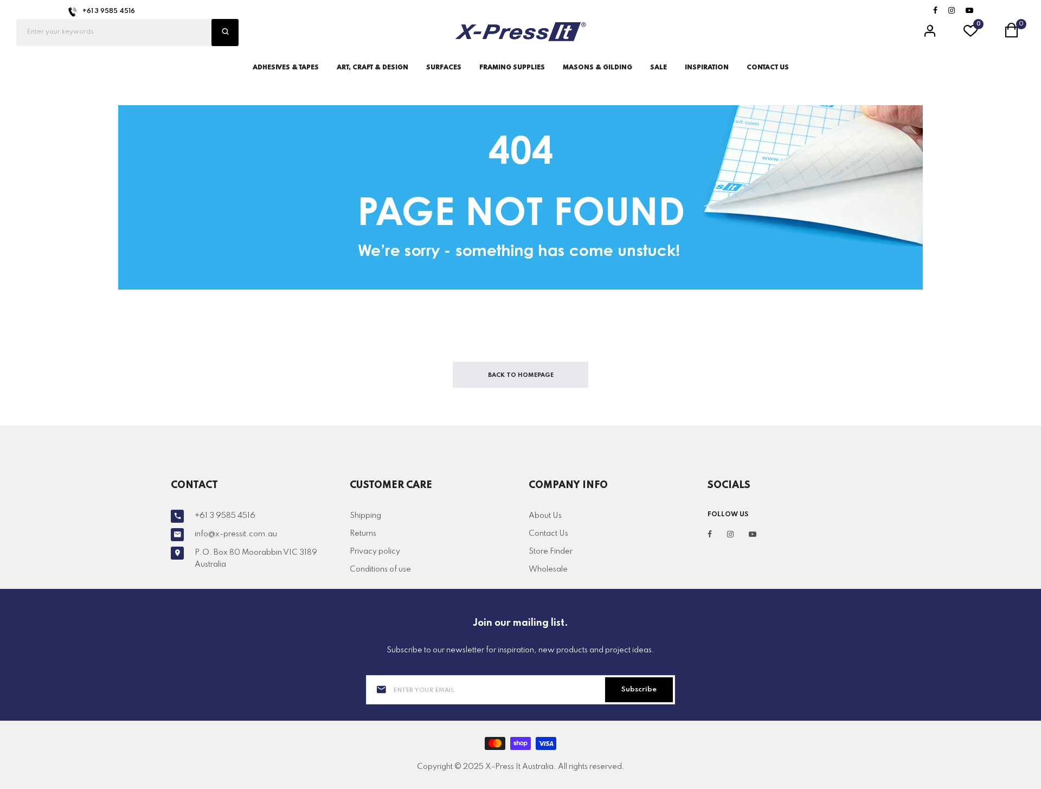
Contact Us (548, 533)
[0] (970, 34)
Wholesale (548, 569)
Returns (363, 533)
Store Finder (551, 551)
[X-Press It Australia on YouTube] (969, 11)
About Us (545, 515)
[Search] (225, 32)
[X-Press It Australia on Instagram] (951, 11)
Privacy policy (375, 551)
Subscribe (639, 689)
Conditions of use (380, 569)
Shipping (365, 515)
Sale (658, 68)
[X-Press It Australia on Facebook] (935, 11)
